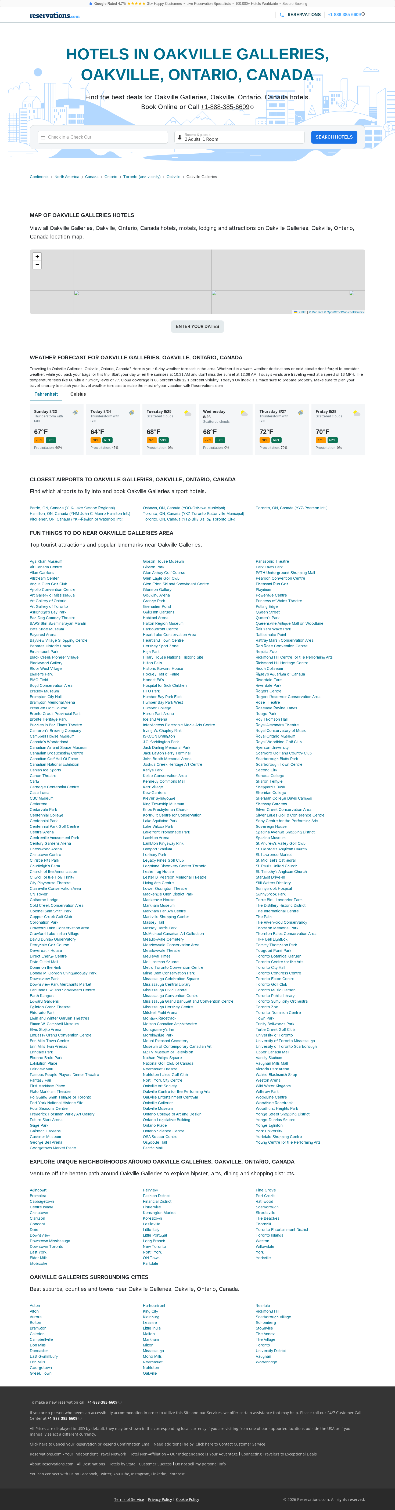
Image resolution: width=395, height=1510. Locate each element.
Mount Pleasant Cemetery (165, 1041)
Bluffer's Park (41, 674)
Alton (34, 1311)
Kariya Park (153, 770)
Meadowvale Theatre (162, 950)
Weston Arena (268, 1080)
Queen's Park (267, 618)
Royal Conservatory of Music (281, 730)
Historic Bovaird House (163, 668)
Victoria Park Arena (272, 1069)
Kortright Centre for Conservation (172, 815)
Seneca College (270, 776)
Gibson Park (153, 567)
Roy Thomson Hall (272, 719)
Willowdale (265, 1246)
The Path (264, 917)
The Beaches (267, 1218)
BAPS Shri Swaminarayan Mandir (58, 623)
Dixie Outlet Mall (44, 962)
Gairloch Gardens (45, 1131)
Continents (39, 177)
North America (67, 177)
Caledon (37, 1334)
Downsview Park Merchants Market (60, 984)
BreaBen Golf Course (48, 708)
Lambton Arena (156, 838)
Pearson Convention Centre (280, 578)
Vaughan (263, 1356)
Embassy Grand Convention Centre (61, 1035)
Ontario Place (155, 1125)
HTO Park (151, 691)
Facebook (88, 1473)
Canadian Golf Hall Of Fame (54, 759)
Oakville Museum (158, 1108)
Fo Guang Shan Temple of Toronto (60, 1097)
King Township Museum (163, 804)
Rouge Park (266, 713)
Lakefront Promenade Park (166, 832)
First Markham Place (47, 1086)
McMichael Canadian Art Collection (173, 933)
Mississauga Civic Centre (165, 990)
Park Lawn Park (269, 567)
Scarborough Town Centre (279, 764)
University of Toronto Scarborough (286, 1046)
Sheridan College (271, 792)
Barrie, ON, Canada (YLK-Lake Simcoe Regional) (72, 508)
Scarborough (267, 1207)
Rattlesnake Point (271, 635)
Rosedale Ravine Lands (276, 708)
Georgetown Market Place (53, 1148)
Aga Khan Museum (46, 561)
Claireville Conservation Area (55, 888)
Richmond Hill (267, 1311)
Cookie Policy (187, 1499)
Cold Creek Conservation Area (57, 905)
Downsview (40, 1235)
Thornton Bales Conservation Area (286, 933)
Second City (266, 770)
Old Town (151, 1258)
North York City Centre (162, 1080)
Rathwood (264, 1201)
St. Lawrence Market (274, 854)
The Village (265, 1339)
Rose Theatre (268, 702)
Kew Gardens (155, 792)
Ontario (111, 177)
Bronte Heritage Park (48, 719)
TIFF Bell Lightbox (272, 939)
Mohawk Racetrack (159, 1018)
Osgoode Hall (155, 1142)
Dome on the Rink (45, 967)
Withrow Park (267, 1091)
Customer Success (155, 1463)
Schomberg (266, 1322)
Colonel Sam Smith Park (50, 911)
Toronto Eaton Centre (275, 979)
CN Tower (39, 894)
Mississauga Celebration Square (171, 979)
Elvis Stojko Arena (45, 1029)
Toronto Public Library (275, 996)
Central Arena (42, 832)
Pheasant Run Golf (272, 584)
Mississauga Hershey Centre (168, 1007)
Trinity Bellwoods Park (275, 1024)
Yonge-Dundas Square (276, 1120)
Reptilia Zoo (266, 651)
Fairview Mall (41, 1069)
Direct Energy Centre (48, 956)
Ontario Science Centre (164, 1131)
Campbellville (41, 1339)
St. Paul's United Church (276, 866)
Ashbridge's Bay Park (48, 612)
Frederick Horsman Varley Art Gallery (62, 1114)
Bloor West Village (46, 668)
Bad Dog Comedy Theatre (53, 618)
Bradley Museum (44, 691)
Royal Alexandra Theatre (277, 725)
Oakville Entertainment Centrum (170, 1097)
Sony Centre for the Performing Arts (287, 821)
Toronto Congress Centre (278, 973)
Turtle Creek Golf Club (275, 1029)
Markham (151, 1339)
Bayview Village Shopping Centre (59, 640)
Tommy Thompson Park (276, 945)
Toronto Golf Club (271, 984)
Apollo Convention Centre (53, 589)
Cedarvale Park (43, 809)
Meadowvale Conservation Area (171, 945)
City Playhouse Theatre (50, 883)
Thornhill (263, 1224)
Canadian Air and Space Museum (58, 747)
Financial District (157, 1201)
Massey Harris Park (160, 928)
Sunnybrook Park (271, 894)
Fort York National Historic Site (57, 1103)
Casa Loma (39, 792)
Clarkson (37, 1218)
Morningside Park (158, 1035)
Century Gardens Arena (50, 843)
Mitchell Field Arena (160, 1012)
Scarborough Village (273, 1317)
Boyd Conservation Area (51, 685)
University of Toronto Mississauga (285, 1041)
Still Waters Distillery (273, 883)
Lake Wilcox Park (158, 826)
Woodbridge (266, 1362)
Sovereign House (271, 826)
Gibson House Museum (163, 561)
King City (150, 1311)
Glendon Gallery (157, 589)
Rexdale (263, 1305)
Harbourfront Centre (160, 629)
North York (152, 1252)
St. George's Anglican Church (281, 849)
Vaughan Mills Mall (272, 1063)
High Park (151, 651)
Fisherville (152, 1207)
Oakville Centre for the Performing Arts (176, 1091)
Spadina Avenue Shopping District (285, 832)
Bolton (35, 1322)
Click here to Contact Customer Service (230, 1444)
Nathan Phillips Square (162, 1058)
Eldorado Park (42, 1012)
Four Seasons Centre (49, 1108)
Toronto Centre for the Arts (279, 962)
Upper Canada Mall (272, 1052)
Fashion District (156, 1196)
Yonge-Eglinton (269, 1125)
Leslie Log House (158, 871)
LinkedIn (159, 1473)
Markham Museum (159, 905)
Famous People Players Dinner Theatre (64, 1074)
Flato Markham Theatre (50, 1091)
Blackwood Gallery (46, 663)
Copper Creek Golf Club (51, 917)
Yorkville (263, 1258)
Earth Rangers (42, 996)
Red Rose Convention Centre (282, 646)
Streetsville (265, 1213)
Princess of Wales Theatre (279, 601)
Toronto (263, 1345)
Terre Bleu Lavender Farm (279, 900)
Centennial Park (44, 821)
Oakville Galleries (158, 1103)
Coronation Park (44, 922)
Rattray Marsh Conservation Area (285, 640)
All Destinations (91, 1463)
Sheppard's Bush (270, 787)
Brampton (38, 1328)
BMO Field (39, 680)
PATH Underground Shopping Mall (285, 572)
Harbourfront (154, 1305)
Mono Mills (152, 1356)
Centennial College (46, 815)
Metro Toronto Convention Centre (173, 967)
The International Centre (277, 911)
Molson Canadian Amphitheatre (170, 1024)
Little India (152, 1328)
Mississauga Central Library (167, 984)
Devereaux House (46, 950)
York (260, 1252)
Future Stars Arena (46, 1120)
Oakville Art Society (160, 1086)
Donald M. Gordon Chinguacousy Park (63, 973)
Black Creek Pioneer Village (54, 657)
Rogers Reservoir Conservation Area (288, 697)
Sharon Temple (269, 781)
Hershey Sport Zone (161, 646)
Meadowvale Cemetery (163, 939)
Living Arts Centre (158, 883)
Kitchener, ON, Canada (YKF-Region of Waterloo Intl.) (77, 519)
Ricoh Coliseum (269, 668)
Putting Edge (267, 606)
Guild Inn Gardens (158, 612)
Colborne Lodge (44, 900)
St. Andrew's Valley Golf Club (281, 843)
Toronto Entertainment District (282, 1229)
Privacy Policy (160, 1499)
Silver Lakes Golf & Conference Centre (290, 815)
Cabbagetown (42, 1201)
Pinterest (176, 1473)
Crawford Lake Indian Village (55, 933)
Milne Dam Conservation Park (169, 973)
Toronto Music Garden (276, 990)
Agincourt (38, 1190)
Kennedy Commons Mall (164, 781)
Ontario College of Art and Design (172, 1114)
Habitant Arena (155, 618)
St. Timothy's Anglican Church (281, 871)
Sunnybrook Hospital (274, 888)
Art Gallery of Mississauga (52, 595)
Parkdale (150, 1263)
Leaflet (301, 312)
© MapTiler (316, 312)
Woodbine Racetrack (274, 1103)
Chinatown (39, 1213)
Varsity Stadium (269, 1058)
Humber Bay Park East (162, 697)
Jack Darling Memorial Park (166, 747)
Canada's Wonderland (49, 742)
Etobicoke (39, 1263)
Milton (148, 1345)
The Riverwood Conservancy (281, 922)
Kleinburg (151, 1317)
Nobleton (151, 1367)
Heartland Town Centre (163, 640)
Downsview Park (44, 979)
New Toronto (154, 1246)
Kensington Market (159, 1213)
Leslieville (151, 1224)
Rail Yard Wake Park (273, 629)
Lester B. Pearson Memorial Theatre (175, 877)
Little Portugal (155, 1235)
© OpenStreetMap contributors (344, 312)
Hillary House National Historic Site (173, 657)
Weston (262, 1241)
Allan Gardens (42, 572)
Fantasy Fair (40, 1080)
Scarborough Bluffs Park (277, 759)
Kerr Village (153, 787)
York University (269, 1131)
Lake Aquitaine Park (160, 821)
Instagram (140, 1473)
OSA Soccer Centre (160, 1137)
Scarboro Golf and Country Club (284, 753)
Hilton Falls (152, 663)
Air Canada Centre (46, 567)
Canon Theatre (43, 776)
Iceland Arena (155, 719)
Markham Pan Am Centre (164, 911)
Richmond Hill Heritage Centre (282, 663)
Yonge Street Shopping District (283, 1114)
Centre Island (41, 1207)
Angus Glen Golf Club (48, 584)
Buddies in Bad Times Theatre (56, 725)
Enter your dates (197, 326)
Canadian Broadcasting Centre (56, 753)
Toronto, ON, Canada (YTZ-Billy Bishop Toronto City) (189, 519)
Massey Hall (153, 922)
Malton (149, 1334)
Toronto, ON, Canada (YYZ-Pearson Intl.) (292, 508)
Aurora (36, 1317)
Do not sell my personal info (200, 1463)
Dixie (34, 1229)
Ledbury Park (154, 854)
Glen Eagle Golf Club (161, 578)
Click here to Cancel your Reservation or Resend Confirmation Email (91, 1444)
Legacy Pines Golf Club (163, 860)
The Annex (265, 1334)
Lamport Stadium (157, 849)
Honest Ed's (153, 680)
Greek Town (41, 1373)
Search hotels (334, 137)
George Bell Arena (46, 1142)
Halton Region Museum (163, 623)
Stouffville (264, 1328)
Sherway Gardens (271, 804)
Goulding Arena (156, 595)
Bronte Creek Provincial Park (55, 713)
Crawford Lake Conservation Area (59, 928)
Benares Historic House (50, 646)
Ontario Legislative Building (166, 1120)
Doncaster (39, 1351)
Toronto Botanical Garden (278, 956)
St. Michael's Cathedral (276, 860)
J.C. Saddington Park (161, 742)
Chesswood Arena (46, 849)
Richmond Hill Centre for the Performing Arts (294, 657)
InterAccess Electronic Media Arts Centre (179, 725)
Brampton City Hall (46, 697)
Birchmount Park (44, 651)
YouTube (121, 1473)
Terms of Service (129, 1499)
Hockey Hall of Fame (161, 674)
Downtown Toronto (46, 1246)
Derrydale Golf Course (49, 945)
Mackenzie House (159, 900)
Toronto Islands (269, 1235)
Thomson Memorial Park (277, 928)
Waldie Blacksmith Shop (276, 1074)
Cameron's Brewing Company (55, 730)
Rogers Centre (269, 691)
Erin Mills (37, 1362)
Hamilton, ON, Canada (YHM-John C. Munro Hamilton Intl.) (80, 513)
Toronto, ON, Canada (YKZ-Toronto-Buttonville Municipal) (193, 513)
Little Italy (151, 1229)
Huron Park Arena (158, 713)
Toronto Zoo (267, 1007)
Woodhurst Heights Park (277, 1108)
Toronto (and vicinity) (142, 177)
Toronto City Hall (270, 967)
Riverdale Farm (269, 680)
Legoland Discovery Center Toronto (175, 866)
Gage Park (39, 1125)
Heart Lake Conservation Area (169, 635)
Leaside (150, 1322)
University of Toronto (274, 1035)
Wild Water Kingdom (273, 1086)
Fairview (150, 1190)
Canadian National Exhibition (54, 764)
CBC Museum (41, 798)
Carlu (34, 781)
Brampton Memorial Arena (52, 702)
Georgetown (41, 1367)
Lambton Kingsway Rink (163, 843)
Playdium (263, 589)
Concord (37, 1224)
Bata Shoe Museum (47, 629)
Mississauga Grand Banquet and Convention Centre (188, 1001)
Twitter (105, 1473)
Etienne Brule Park (46, 1058)
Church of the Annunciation (53, 871)
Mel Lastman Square (161, 962)
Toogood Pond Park (273, 950)
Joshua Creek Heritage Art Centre (172, 764)
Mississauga (153, 1351)
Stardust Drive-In (270, 877)
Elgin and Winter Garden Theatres (59, 1018)
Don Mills (38, 1345)
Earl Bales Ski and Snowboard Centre (62, 990)
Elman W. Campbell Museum (54, 1024)
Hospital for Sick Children (165, 685)
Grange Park (154, 601)
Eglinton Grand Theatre (50, 1007)
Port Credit (265, 1196)
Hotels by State (122, 1463)
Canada (92, 177)
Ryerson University (272, 747)
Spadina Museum (271, 838)
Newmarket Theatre (160, 1069)
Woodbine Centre (271, 1097)
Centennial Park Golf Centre (54, 826)
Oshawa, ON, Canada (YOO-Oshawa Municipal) (184, 508)
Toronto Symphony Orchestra (282, 1001)
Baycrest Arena (43, 635)
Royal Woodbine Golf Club (279, 742)
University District (271, 1351)
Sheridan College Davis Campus (284, 798)
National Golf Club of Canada (168, 1063)
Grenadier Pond (157, 606)
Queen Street (268, 612)
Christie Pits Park (44, 860)
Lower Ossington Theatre (165, 888)
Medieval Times (157, 956)
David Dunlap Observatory (53, 939)
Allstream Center (44, 578)
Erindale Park (41, 1052)
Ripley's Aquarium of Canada (280, 674)
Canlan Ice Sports (45, 770)
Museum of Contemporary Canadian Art (177, 1046)
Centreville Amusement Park (54, 838)
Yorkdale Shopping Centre (279, 1137)
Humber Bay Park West (163, 702)
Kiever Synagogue (159, 798)
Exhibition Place (44, 1063)
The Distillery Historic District (281, 905)
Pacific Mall (153, 1148)
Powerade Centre (271, 595)
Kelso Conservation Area (165, 776)
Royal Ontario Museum (275, 736)
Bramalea (38, 1196)
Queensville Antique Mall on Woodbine (290, 623)
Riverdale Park (268, 685)
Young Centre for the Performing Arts (288, 1142)
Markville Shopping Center (166, 917)
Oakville (174, 177)
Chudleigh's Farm (45, 866)
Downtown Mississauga (50, 1241)
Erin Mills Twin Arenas (48, 1046)
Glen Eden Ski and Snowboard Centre (176, 584)
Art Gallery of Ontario (48, 601)
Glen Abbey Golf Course (164, 572)
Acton (35, 1305)
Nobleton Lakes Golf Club (165, 1074)
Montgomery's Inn (158, 1029)
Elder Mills (39, 1258)
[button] (37, 257)
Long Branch (154, 1241)
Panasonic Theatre (272, 561)
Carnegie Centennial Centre (54, 787)
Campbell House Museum (52, 736)
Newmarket (153, 1362)
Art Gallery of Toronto (49, 606)
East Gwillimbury (44, 1356)
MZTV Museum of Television (168, 1052)
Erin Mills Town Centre (49, 1041)
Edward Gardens (44, 1001)
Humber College (157, 708)
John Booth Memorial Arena (167, 759)
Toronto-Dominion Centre (278, 1012)
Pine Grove (266, 1190)
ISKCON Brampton (159, 736)
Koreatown (152, 1218)
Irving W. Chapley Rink (162, 730)
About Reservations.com (51, 1463)
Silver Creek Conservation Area (283, 809)
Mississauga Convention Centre (171, 996)
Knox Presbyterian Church (166, 809)
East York (38, 1252)
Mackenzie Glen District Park (168, 894)
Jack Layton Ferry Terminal (167, 753)
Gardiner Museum (45, 1137)
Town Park (265, 1018)
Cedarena (38, 804)
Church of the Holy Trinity (52, 877)
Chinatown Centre (45, 854)
